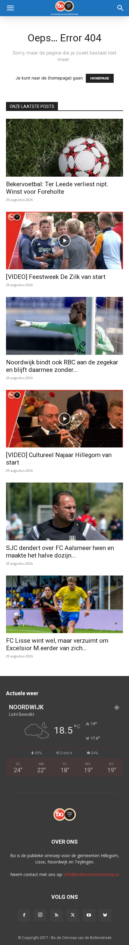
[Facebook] (24, 915)
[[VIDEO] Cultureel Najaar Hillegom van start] (64, 419)
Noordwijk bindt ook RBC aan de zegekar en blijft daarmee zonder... (62, 366)
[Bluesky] (105, 915)
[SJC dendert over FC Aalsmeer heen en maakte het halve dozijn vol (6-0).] (64, 511)
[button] (10, 8)
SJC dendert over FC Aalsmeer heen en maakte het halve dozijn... (60, 551)
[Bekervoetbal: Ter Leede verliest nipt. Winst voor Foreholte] (64, 148)
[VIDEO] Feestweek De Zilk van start (56, 276)
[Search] (120, 8)
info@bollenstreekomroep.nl (91, 874)
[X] (73, 915)
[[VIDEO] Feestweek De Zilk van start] (64, 241)
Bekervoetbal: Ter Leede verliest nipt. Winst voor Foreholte (57, 188)
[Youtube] (89, 915)
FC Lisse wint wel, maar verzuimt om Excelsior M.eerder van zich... (57, 644)
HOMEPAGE (99, 78)
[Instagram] (40, 915)
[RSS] (56, 915)
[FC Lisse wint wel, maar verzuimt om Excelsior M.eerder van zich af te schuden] (64, 604)
